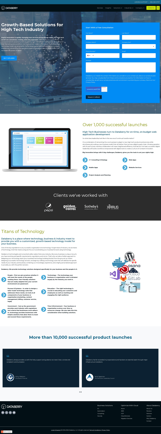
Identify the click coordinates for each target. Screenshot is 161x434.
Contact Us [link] (151, 7)
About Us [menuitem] (149, 408)
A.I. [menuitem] (98, 408)
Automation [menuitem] (101, 411)
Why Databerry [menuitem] (151, 418)
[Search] (158, 8)
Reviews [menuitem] (149, 411)
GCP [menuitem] (122, 413)
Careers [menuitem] (148, 416)
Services (100, 8)
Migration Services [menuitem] (126, 418)
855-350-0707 (155, 2)
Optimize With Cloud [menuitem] (129, 405)
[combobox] (139, 46)
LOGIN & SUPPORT (141, 2)
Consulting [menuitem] (100, 413)
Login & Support (56, 430)
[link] (9, 8)
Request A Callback (94, 97)
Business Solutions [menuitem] (105, 405)
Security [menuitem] (99, 416)
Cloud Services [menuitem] (125, 416)
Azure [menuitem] (123, 408)
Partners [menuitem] (149, 413)
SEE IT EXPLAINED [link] (9, 58)
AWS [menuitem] (122, 411)
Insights (108, 8)
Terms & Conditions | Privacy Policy (99, 430)
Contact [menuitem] (148, 421)
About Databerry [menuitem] (153, 405)
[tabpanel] (120, 368)
